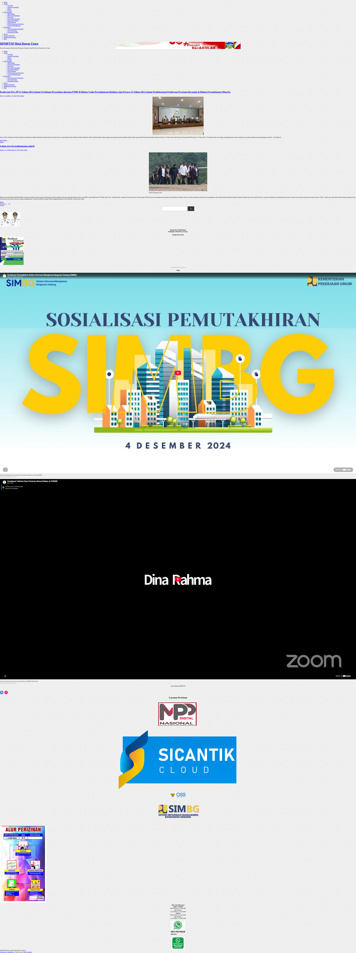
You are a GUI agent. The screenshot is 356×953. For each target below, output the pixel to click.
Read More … (4, 140)
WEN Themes (27, 952)
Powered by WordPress (7, 952)
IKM (5, 39)
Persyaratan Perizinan (13, 19)
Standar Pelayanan (9, 35)
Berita (2, 142)
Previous (2, 204)
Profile (6, 4)
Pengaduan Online (12, 32)
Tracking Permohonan (13, 25)
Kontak (9, 10)
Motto (9, 9)
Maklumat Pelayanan (10, 37)
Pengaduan (7, 27)
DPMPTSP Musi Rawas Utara (19, 43)
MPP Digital (11, 14)
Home (5, 2)
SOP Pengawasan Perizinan (15, 24)
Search (2, 205)
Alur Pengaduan (12, 30)
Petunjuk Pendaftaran (13, 15)
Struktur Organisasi (13, 7)
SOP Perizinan (11, 22)
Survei (6, 34)
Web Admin (20, 96)
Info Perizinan (8, 12)
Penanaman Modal (12, 20)
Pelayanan (10, 17)
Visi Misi (10, 5)
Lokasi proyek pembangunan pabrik (17, 146)
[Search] (191, 208)
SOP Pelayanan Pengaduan (15, 29)
